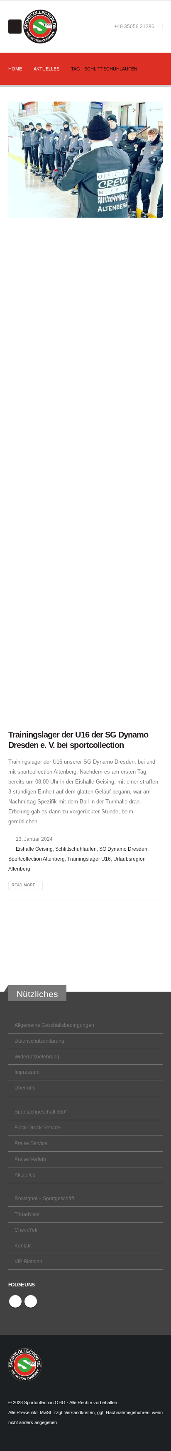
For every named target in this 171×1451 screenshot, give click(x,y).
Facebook (15, 1301)
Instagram (30, 1301)
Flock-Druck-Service (37, 1127)
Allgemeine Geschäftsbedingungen (54, 1025)
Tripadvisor (27, 1214)
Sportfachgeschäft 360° (41, 1111)
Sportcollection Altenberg (36, 858)
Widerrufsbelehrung (37, 1056)
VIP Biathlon (28, 1261)
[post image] (85, 412)
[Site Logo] (40, 27)
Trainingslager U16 (89, 858)
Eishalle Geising (34, 849)
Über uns (25, 1087)
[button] (15, 26)
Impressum (27, 1072)
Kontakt (23, 1245)
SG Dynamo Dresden (123, 849)
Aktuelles (25, 1174)
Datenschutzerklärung (39, 1040)
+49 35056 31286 (134, 26)
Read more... (25, 885)
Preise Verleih (30, 1159)
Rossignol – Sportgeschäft (44, 1198)
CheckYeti (26, 1230)
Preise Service (31, 1143)
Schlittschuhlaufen (76, 849)
